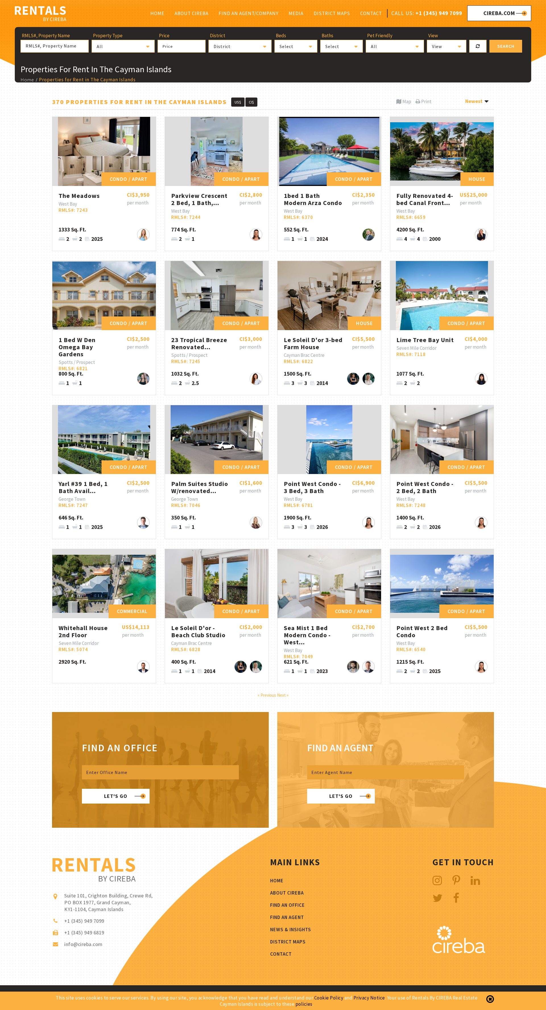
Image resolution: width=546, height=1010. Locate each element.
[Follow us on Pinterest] (456, 880)
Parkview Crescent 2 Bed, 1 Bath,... (199, 199)
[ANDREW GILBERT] (143, 667)
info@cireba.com (83, 944)
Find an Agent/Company (248, 13)
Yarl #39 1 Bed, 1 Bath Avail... (83, 487)
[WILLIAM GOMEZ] (369, 235)
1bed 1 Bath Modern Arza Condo (313, 199)
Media (296, 13)
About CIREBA (191, 13)
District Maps (332, 13)
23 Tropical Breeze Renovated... (199, 343)
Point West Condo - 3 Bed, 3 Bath (312, 487)
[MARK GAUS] (143, 523)
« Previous (267, 695)
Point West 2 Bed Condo (422, 631)
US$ (238, 102)
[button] (123, 46)
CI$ (251, 102)
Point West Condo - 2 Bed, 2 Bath (425, 487)
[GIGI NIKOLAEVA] (256, 235)
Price (168, 46)
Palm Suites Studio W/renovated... (199, 487)
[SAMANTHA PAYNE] (143, 235)
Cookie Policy (329, 998)
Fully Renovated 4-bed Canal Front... (424, 199)
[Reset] (478, 46)
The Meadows (79, 196)
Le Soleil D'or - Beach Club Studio (198, 631)
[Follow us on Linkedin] (475, 880)
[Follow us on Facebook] (456, 898)
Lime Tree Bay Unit (425, 340)
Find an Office (287, 905)
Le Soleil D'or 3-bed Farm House (313, 343)
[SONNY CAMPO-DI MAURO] (353, 667)
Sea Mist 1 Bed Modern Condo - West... (307, 635)
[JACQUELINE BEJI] (256, 523)
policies (304, 1004)
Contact (371, 13)
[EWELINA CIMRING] (369, 379)
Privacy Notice (369, 998)
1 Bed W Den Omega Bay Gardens (77, 347)
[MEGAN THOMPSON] (143, 379)
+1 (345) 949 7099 (438, 13)
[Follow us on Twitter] (438, 898)
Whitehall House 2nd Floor (83, 631)
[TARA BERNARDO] (481, 379)
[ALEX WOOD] (369, 667)
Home (157, 13)
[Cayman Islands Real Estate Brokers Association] (459, 951)
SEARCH (505, 46)
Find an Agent (287, 917)
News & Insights (290, 929)
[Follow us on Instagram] (437, 880)
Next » (282, 695)
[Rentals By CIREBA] (40, 14)
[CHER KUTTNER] (256, 379)
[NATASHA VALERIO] (353, 379)
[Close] (490, 999)
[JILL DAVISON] (481, 235)
